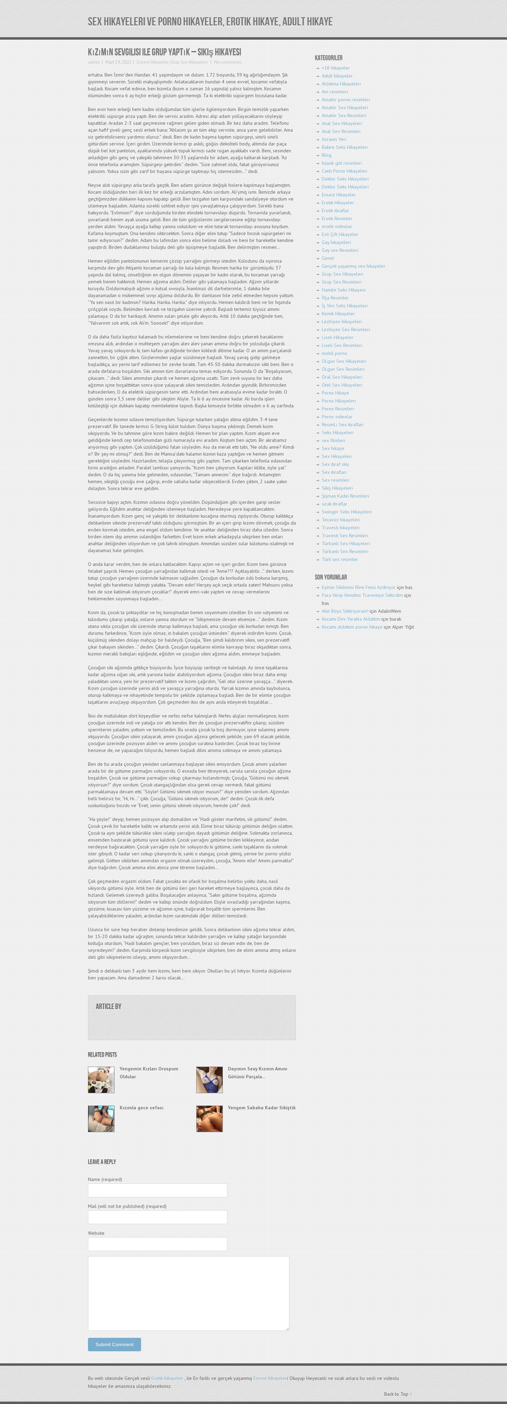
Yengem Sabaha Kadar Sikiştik (262, 1108)
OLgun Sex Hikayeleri (344, 361)
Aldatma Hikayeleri (341, 84)
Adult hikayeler (337, 76)
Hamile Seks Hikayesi (344, 290)
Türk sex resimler (340, 559)
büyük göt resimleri (342, 163)
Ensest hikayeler (270, 1378)
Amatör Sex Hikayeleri (345, 107)
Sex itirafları (334, 472)
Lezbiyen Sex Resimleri (346, 329)
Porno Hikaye (335, 393)
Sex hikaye (333, 448)
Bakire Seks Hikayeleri (345, 147)
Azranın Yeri (334, 139)
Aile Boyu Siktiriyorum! (345, 611)
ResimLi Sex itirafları (343, 424)
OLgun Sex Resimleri (343, 369)
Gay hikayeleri (336, 242)
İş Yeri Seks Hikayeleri (345, 306)
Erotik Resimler (337, 218)
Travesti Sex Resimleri (345, 535)
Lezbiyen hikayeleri (342, 321)
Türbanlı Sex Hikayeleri (346, 543)
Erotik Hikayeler (338, 203)
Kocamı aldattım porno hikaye (352, 627)
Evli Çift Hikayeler (340, 234)
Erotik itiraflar (335, 210)
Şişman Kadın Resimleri (345, 496)
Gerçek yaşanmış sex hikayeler (354, 266)
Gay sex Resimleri (340, 250)
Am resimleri (335, 92)
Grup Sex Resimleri (341, 282)
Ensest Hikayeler (152, 62)
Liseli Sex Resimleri (342, 345)
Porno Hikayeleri (339, 401)
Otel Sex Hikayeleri (342, 385)
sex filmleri (333, 440)
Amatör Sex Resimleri (344, 115)
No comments (227, 62)
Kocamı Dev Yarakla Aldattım (351, 619)
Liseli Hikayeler (338, 337)
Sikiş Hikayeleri (337, 488)
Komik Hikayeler (338, 314)
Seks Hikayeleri (338, 432)
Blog (326, 155)
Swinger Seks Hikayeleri (347, 512)
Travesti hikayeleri (341, 528)
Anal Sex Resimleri (341, 131)
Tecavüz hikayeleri (341, 520)
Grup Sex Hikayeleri (189, 62)
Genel (328, 258)
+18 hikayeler (336, 68)
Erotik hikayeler (167, 1378)
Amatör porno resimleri (346, 99)
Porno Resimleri (338, 409)
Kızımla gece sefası (141, 1108)
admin (94, 62)
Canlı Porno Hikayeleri (344, 171)
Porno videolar (337, 417)
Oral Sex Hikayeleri (342, 377)
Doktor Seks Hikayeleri (345, 179)
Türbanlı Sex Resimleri (345, 551)
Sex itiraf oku (335, 464)
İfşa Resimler (335, 298)
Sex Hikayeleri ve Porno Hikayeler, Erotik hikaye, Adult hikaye (210, 22)
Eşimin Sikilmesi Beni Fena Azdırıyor (359, 587)
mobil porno (334, 353)
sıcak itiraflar (334, 504)
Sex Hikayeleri (337, 456)
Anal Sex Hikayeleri (342, 123)
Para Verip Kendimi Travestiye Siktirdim (362, 595)
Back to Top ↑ (398, 1394)
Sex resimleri (335, 480)
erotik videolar (337, 226)
